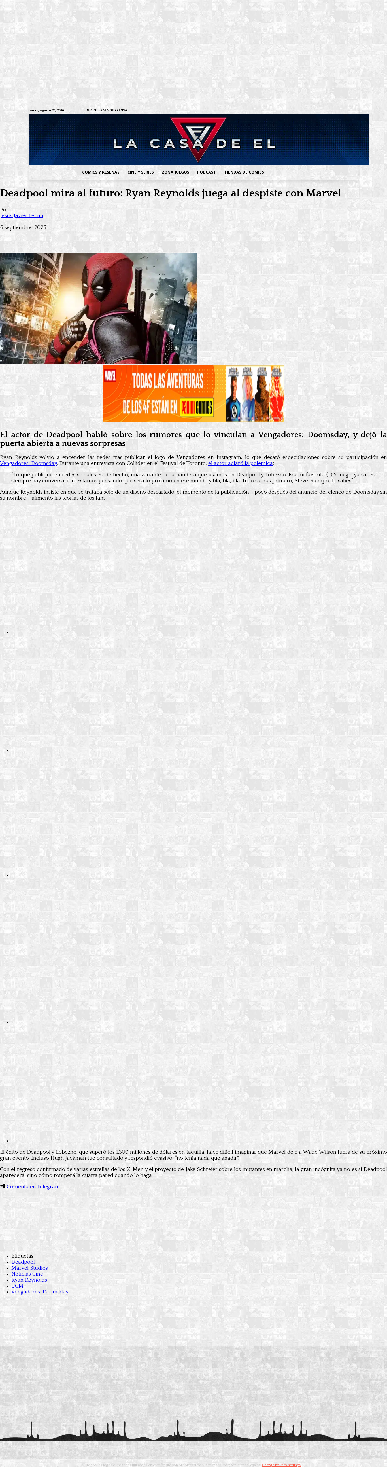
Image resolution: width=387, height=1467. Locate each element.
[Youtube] (355, 111)
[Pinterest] (90, 236)
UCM (17, 1286)
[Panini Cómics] (193, 421)
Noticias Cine (27, 1274)
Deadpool (23, 1262)
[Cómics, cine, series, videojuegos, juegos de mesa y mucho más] (164, 139)
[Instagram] (311, 111)
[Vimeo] (288, 110)
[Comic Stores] (193, 1245)
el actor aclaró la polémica (240, 463)
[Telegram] (338, 111)
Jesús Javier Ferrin (21, 216)
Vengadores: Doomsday (28, 463)
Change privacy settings (281, 1465)
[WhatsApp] (70, 236)
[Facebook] (303, 111)
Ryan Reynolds (29, 1280)
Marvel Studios (29, 1268)
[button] (313, 172)
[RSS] (320, 111)
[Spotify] (329, 111)
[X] (347, 111)
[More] (111, 236)
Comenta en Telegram (32, 1187)
